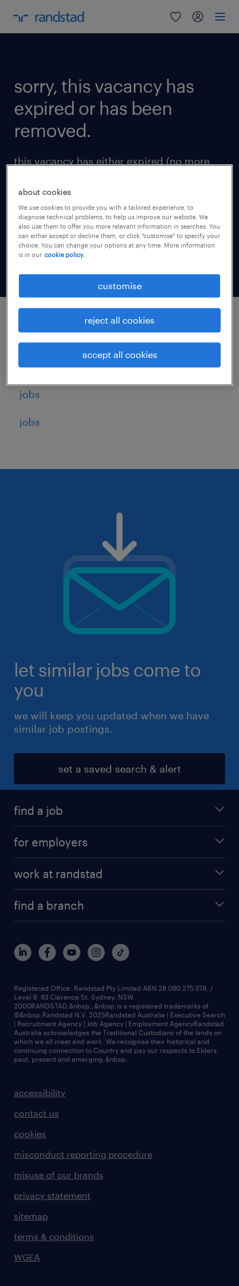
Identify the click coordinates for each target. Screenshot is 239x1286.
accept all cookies (119, 354)
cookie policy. (64, 255)
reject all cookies (119, 320)
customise (120, 285)
